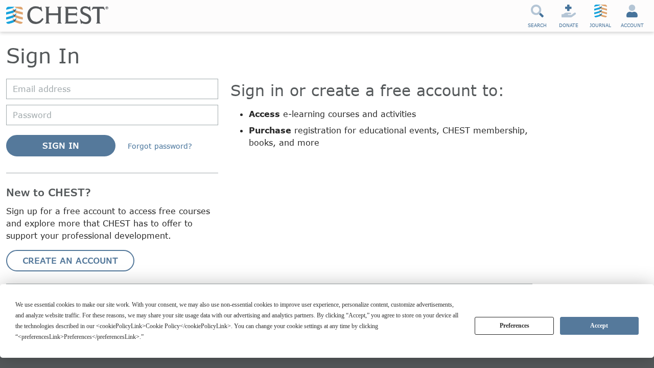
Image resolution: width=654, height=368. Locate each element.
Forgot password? (160, 146)
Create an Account (70, 260)
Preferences (514, 325)
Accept (599, 325)
